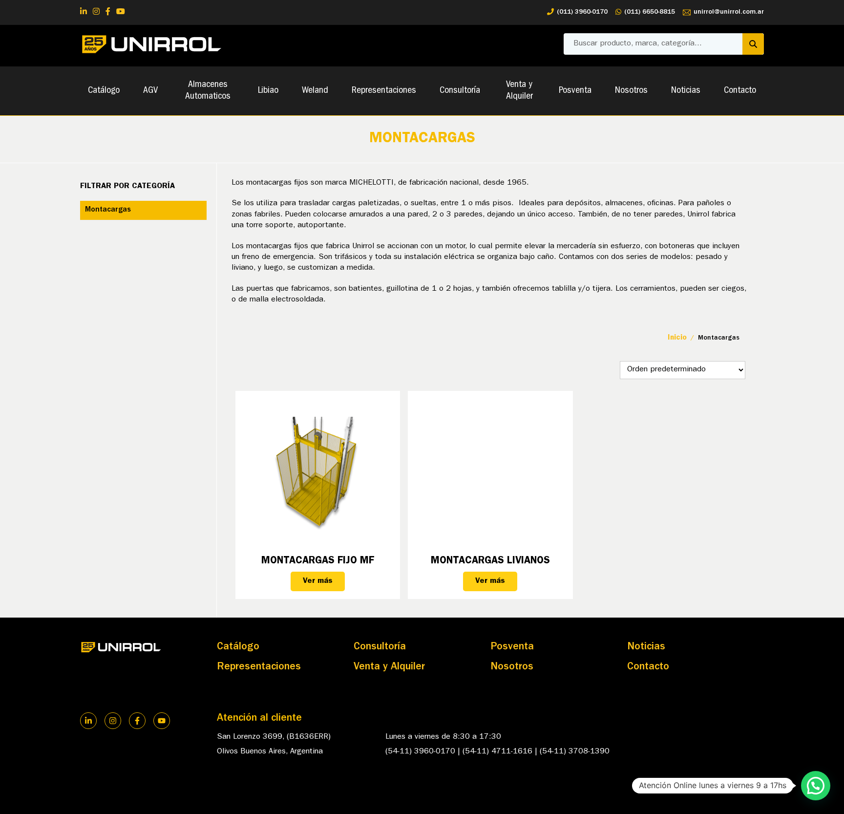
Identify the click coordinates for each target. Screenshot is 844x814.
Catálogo (104, 91)
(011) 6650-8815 (649, 12)
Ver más (318, 581)
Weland (315, 91)
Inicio (677, 338)
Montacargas (108, 210)
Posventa (575, 91)
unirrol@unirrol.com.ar (729, 12)
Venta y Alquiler (519, 91)
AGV (150, 91)
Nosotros (631, 91)
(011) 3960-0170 (582, 12)
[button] (815, 785)
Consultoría (460, 91)
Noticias (685, 91)
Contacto (740, 91)
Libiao (268, 91)
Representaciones (384, 91)
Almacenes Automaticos (208, 91)
